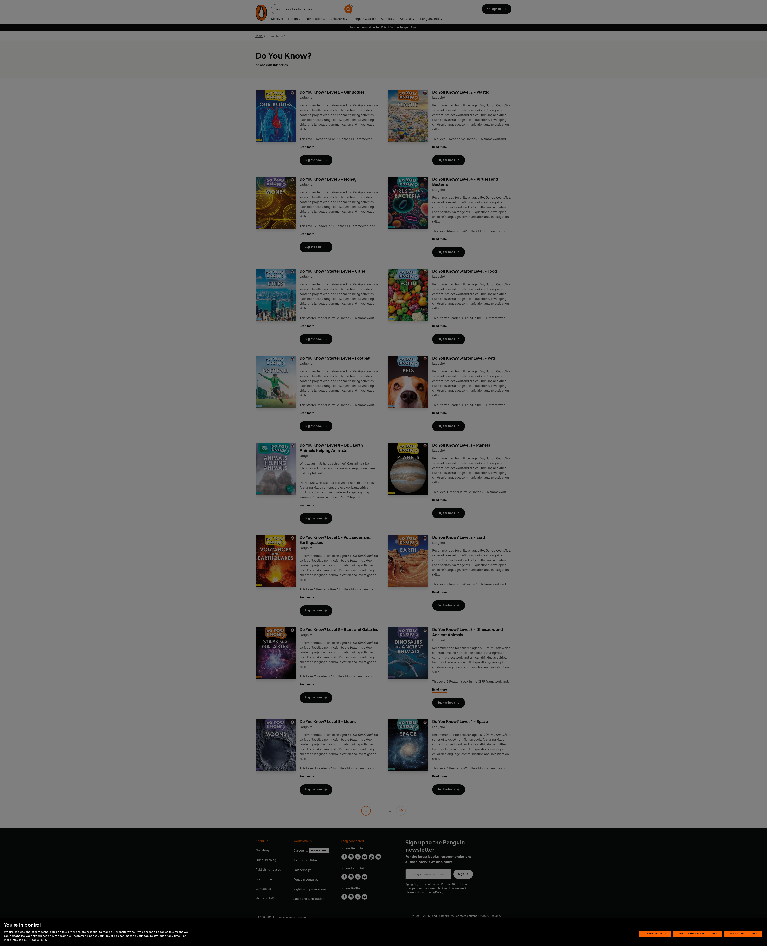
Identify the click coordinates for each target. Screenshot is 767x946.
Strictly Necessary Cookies (698, 933)
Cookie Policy (38, 940)
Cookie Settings (655, 933)
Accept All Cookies (743, 933)
